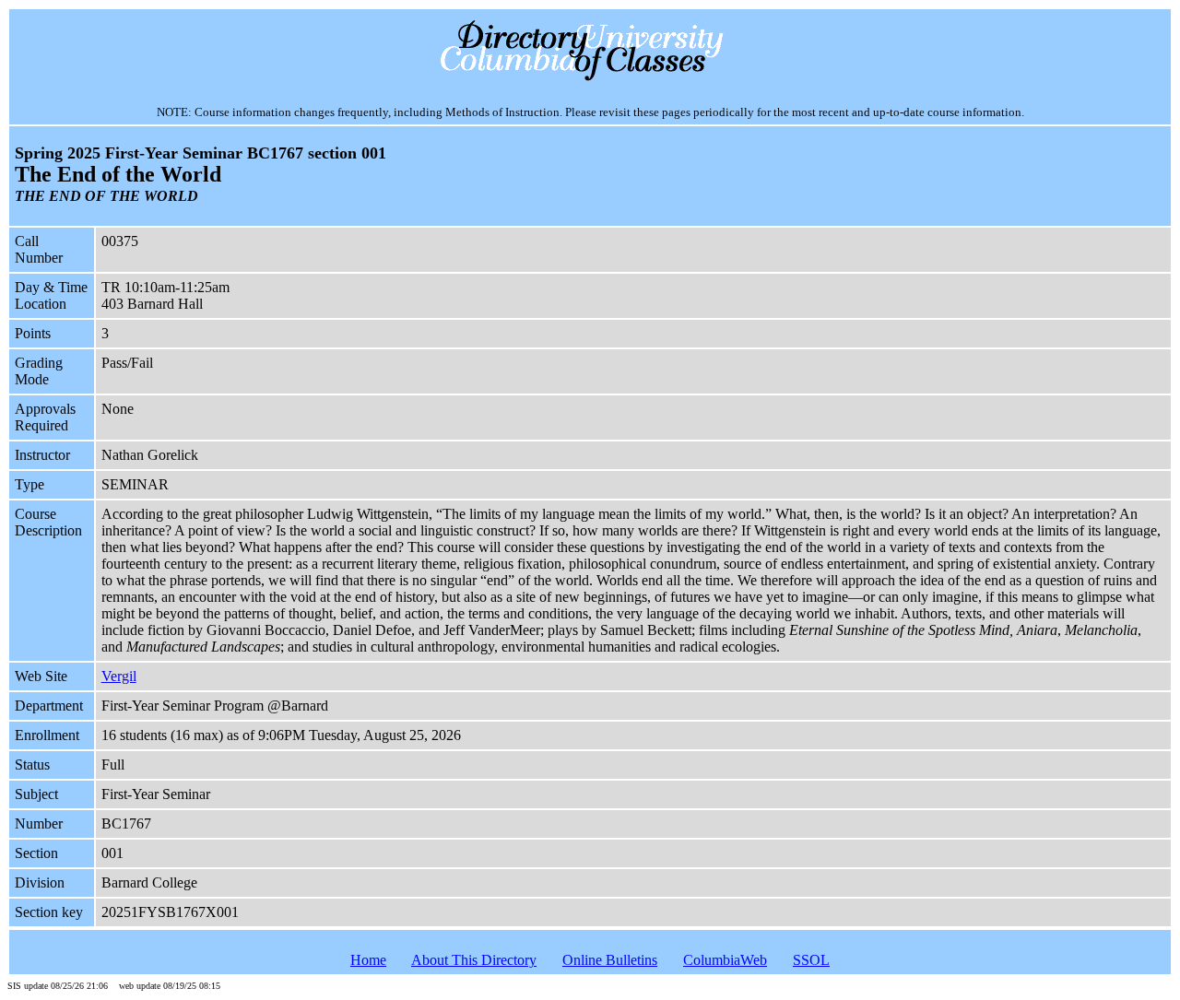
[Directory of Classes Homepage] (590, 79)
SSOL (811, 960)
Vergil (118, 676)
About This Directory (474, 960)
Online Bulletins (609, 960)
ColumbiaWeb (725, 960)
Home (368, 960)
